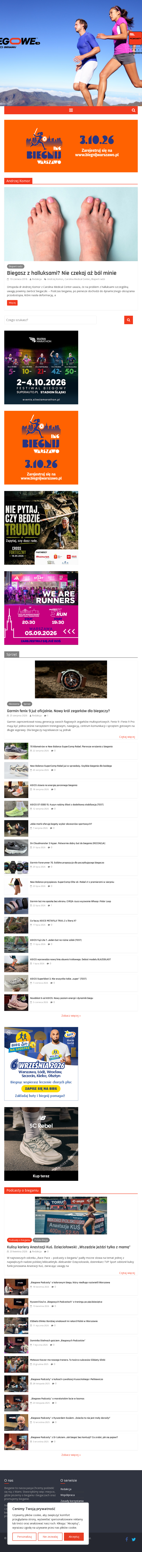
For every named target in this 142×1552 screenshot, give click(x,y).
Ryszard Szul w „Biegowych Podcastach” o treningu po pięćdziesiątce (66, 1302)
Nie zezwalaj (50, 1536)
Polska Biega (41, 1240)
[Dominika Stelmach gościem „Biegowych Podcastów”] (16, 1338)
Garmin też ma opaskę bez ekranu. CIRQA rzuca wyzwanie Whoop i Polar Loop (70, 901)
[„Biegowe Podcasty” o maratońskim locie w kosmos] (16, 1396)
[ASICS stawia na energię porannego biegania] (16, 783)
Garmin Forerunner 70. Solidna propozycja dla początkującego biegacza (67, 862)
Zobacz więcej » (71, 1015)
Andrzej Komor (55, 279)
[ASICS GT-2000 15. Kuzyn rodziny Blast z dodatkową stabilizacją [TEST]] (16, 802)
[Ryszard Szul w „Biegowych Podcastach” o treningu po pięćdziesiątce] (16, 1300)
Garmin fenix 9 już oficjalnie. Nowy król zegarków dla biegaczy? (58, 711)
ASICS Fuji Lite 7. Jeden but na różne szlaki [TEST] (56, 940)
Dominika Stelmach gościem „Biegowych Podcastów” (57, 1340)
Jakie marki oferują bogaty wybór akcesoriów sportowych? (61, 824)
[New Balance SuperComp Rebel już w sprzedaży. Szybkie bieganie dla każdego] (16, 764)
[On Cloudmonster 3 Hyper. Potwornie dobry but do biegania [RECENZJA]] (16, 841)
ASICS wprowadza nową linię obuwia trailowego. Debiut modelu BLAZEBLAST (70, 959)
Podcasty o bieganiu (22, 1190)
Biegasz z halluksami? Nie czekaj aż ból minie (61, 273)
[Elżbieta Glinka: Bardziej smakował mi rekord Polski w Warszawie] (16, 1319)
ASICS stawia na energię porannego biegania (53, 785)
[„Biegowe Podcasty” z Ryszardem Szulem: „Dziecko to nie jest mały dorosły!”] (16, 1416)
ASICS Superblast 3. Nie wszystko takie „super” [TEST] (58, 979)
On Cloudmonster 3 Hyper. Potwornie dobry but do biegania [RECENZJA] (67, 843)
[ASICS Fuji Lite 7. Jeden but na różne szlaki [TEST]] (16, 938)
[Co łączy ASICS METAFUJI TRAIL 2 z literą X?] (16, 919)
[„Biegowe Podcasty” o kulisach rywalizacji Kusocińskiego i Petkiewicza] (16, 1377)
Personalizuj (24, 1536)
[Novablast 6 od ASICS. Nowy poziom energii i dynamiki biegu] (16, 996)
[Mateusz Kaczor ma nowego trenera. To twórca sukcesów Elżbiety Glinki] (16, 1358)
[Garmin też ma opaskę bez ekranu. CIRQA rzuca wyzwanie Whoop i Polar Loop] (16, 899)
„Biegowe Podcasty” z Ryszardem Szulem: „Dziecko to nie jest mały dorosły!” (70, 1418)
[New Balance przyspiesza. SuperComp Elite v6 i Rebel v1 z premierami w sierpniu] (16, 880)
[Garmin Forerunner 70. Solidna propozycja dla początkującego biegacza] (16, 861)
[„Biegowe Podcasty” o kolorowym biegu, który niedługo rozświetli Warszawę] (16, 1280)
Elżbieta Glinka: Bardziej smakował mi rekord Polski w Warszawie (64, 1321)
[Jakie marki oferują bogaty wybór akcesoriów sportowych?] (16, 822)
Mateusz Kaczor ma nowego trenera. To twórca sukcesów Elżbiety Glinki (67, 1360)
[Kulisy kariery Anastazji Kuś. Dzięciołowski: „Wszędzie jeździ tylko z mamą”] (71, 1198)
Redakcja (37, 279)
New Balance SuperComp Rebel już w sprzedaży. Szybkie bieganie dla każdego (71, 766)
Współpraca (67, 1495)
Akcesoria (14, 704)
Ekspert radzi (16, 266)
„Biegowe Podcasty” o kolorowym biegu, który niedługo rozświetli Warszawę (70, 1282)
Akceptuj (74, 1536)
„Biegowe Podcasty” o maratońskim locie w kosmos (57, 1398)
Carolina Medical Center (77, 279)
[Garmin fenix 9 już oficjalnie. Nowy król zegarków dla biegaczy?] (71, 662)
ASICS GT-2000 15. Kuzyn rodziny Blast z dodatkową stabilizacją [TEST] (67, 804)
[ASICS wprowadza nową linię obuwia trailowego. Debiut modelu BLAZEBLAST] (16, 957)
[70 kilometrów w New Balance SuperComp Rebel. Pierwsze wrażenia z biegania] (16, 744)
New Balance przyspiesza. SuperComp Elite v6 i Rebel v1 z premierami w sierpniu (72, 882)
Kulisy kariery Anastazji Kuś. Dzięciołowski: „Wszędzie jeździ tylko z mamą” (68, 1247)
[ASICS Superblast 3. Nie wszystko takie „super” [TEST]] (16, 977)
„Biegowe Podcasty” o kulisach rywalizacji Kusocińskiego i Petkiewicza (66, 1379)
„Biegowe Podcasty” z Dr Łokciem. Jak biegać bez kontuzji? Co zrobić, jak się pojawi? (74, 1437)
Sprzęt (11, 654)
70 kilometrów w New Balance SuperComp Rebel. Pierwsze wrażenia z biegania (71, 746)
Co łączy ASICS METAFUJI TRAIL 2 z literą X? (53, 920)
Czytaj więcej (127, 736)
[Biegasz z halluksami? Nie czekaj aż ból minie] (71, 189)
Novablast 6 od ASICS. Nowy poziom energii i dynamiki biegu (61, 998)
